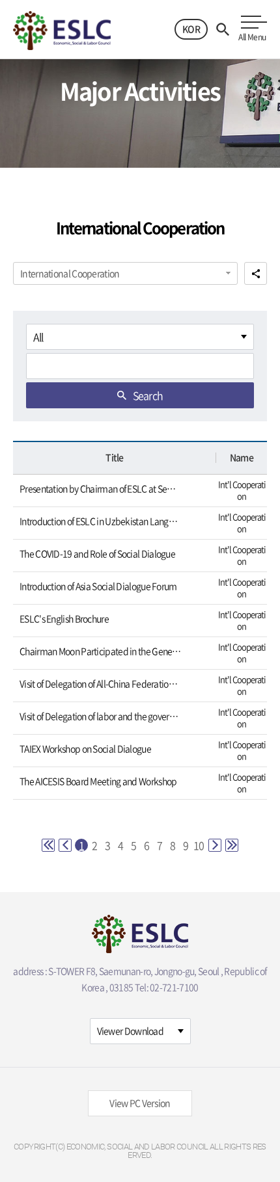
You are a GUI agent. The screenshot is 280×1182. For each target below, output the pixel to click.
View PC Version (140, 1102)
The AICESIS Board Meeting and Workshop (98, 781)
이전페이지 (65, 845)
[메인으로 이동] (62, 28)
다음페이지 (214, 845)
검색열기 (222, 29)
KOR (191, 28)
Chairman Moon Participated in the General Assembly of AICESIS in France (101, 651)
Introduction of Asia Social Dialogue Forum (98, 586)
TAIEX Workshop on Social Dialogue (85, 748)
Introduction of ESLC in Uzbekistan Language (101, 521)
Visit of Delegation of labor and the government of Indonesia (101, 716)
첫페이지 (48, 845)
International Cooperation (70, 273)
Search (148, 395)
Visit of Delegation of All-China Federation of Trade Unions (101, 683)
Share (255, 273)
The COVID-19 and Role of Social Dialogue (97, 553)
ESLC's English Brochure (64, 618)
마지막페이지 (231, 845)
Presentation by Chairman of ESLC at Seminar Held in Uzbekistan (101, 488)
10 (198, 845)
